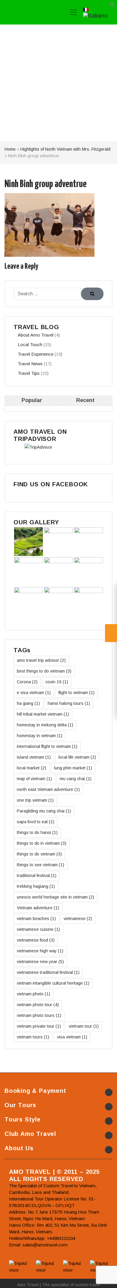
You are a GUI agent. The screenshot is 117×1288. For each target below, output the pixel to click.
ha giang (28, 703)
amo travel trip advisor (41, 660)
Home (10, 149)
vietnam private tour (39, 1026)
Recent (85, 400)
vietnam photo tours (39, 1015)
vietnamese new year (40, 961)
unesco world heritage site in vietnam (55, 897)
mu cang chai (76, 778)
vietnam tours (33, 1037)
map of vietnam (34, 778)
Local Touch (30, 344)
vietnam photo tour (38, 1004)
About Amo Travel (35, 334)
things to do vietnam (39, 854)
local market (31, 768)
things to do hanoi (37, 832)
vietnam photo (33, 993)
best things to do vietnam (44, 671)
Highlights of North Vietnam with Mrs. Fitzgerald (65, 149)
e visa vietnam (34, 692)
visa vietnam (72, 1037)
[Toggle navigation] (73, 12)
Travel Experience (35, 354)
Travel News (30, 363)
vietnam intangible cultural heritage (53, 983)
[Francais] (85, 9)
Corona (27, 681)
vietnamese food (36, 940)
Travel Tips (29, 373)
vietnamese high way (40, 950)
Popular (32, 400)
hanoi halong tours (69, 703)
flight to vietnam (76, 692)
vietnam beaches (36, 918)
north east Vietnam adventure (48, 789)
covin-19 (56, 681)
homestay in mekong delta (45, 724)
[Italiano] (95, 15)
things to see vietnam (40, 864)
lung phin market (73, 768)
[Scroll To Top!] (105, 1277)
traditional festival (36, 875)
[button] (113, 5)
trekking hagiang (36, 886)
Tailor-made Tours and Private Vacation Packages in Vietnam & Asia (32, 12)
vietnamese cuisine (38, 929)
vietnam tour (84, 1026)
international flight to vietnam (47, 746)
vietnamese (78, 918)
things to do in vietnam (41, 843)
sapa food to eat (35, 821)
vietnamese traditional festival (48, 972)
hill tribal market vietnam (43, 714)
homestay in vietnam (39, 735)
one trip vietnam (35, 800)
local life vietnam (77, 757)
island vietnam (34, 757)
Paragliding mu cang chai (44, 811)
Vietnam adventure (38, 907)
